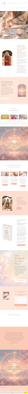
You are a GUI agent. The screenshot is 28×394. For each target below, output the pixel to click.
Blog (23, 3)
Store (23, 7)
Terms (20, 385)
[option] (14, 336)
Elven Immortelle (4, 121)
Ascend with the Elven (14, 152)
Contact (20, 7)
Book (17, 3)
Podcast (20, 3)
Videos (26, 3)
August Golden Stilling (14, 121)
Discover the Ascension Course (20, 281)
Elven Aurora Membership (12, 3)
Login (26, 7)
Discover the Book (21, 245)
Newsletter (17, 7)
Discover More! (5, 98)
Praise (13, 7)
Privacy (23, 385)
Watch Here (14, 183)
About (11, 7)
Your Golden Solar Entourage (23, 121)
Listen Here (5, 184)
